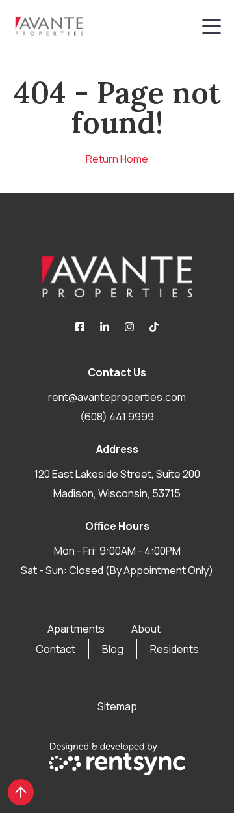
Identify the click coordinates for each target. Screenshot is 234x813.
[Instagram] (129, 327)
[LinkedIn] (104, 327)
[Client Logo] (117, 276)
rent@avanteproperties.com (117, 397)
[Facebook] (79, 327)
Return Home (117, 159)
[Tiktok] (154, 327)
